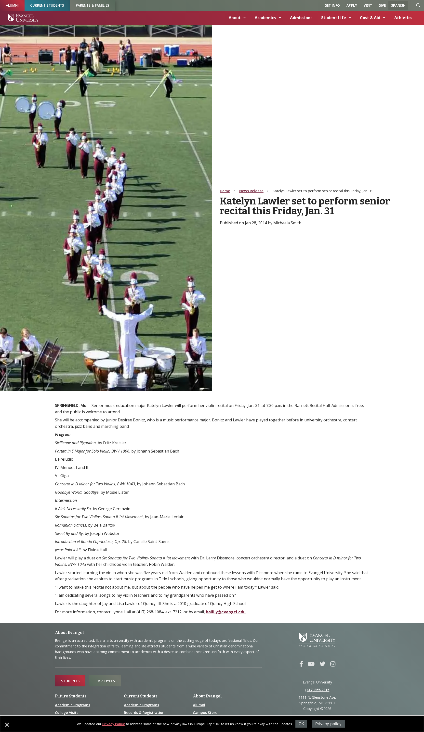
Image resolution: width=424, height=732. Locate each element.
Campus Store (205, 712)
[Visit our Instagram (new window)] (332, 664)
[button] (7, 726)
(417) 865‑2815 (317, 689)
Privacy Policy (113, 724)
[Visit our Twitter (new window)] (322, 664)
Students (70, 681)
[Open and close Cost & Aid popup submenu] (384, 18)
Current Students (47, 5)
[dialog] (212, 724)
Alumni (12, 5)
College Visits (66, 712)
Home (225, 191)
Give (382, 5)
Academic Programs (72, 705)
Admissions (301, 17)
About (235, 17)
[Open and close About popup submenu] (244, 18)
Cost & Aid (370, 17)
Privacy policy (328, 723)
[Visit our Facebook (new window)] (301, 664)
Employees (105, 681)
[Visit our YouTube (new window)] (311, 664)
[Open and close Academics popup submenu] (280, 18)
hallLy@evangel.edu (226, 612)
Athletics (403, 17)
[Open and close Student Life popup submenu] (350, 18)
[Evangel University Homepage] (23, 17)
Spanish (398, 5)
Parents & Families (92, 5)
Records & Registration (144, 712)
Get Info (332, 5)
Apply (351, 5)
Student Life (333, 17)
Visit (368, 5)
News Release (251, 191)
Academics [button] (265, 17)
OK (301, 723)
